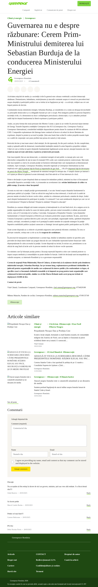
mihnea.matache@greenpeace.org (65, 295)
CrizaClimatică (55, 352)
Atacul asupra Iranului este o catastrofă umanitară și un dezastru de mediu (62, 382)
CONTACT (41, 554)
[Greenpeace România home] (18, 3)
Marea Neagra (56, 327)
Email (52, 450)
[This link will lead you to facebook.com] (8, 547)
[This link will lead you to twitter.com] (13, 547)
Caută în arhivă (71, 560)
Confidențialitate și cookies (48, 566)
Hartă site (11, 571)
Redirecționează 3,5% (46, 560)
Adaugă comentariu (20, 469)
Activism (54, 324)
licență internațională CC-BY (76, 584)
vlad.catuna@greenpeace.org (64, 287)
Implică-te (38, 10)
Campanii (26, 10)
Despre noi (71, 10)
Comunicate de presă (55, 10)
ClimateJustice (67, 377)
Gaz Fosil (77, 324)
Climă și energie (14, 18)
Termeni (39, 571)
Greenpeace (30, 18)
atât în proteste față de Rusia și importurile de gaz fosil (38, 168)
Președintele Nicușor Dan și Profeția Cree (52, 331)
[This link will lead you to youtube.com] (18, 547)
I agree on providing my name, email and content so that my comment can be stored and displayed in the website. (51, 461)
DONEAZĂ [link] (84, 3)
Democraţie (65, 324)
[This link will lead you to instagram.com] (23, 547)
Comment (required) (19, 424)
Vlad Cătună (38, 344)
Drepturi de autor (72, 554)
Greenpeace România (22, 78)
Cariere (10, 566)
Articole (11, 554)
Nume (13, 450)
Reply (89, 493)
